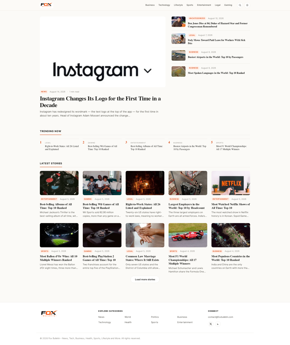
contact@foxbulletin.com (220, 317)
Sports (190, 5)
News (101, 317)
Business (150, 5)
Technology (164, 5)
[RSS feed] (218, 324)
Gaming (228, 5)
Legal (218, 5)
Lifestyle (178, 5)
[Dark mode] (247, 5)
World (128, 317)
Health (128, 322)
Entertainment (204, 5)
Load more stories (145, 279)
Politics (155, 317)
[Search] (240, 5)
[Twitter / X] (210, 324)
